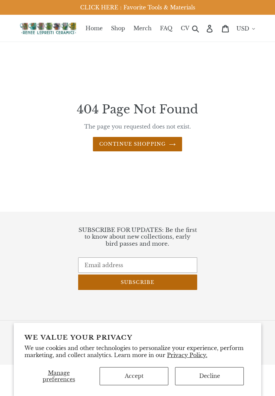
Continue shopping (132, 144)
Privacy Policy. (187, 355)
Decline (209, 376)
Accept (134, 376)
